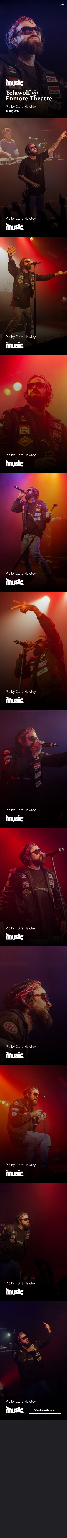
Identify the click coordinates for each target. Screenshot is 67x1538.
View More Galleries (45, 1410)
